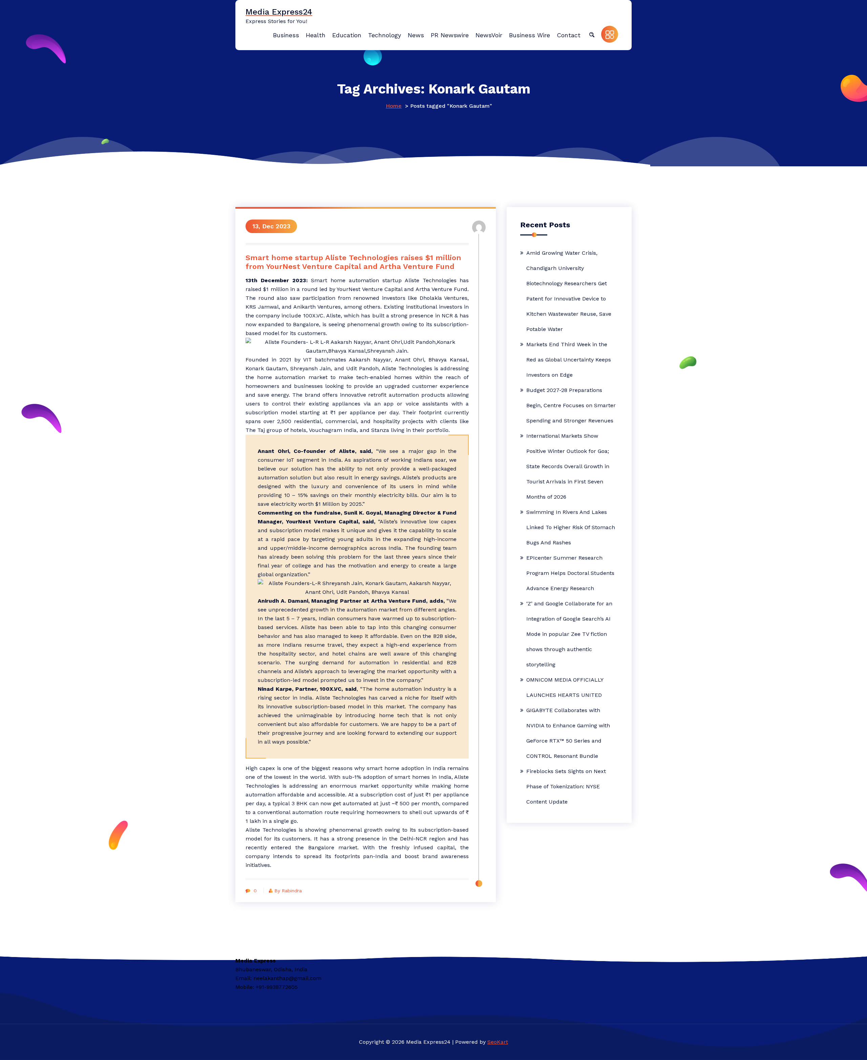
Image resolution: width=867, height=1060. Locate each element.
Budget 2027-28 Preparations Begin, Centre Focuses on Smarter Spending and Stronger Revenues (571, 405)
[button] (591, 34)
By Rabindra (288, 890)
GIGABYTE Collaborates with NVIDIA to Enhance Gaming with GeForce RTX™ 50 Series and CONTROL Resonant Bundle (568, 733)
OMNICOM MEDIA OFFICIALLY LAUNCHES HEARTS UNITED (564, 687)
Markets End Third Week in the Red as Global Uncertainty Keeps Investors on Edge (568, 359)
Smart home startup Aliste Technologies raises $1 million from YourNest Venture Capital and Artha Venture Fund (353, 262)
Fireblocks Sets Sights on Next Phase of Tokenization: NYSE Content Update (566, 786)
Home (394, 106)
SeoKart (497, 1042)
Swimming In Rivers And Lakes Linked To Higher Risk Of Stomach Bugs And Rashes (570, 527)
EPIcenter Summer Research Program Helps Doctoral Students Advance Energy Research (570, 573)
